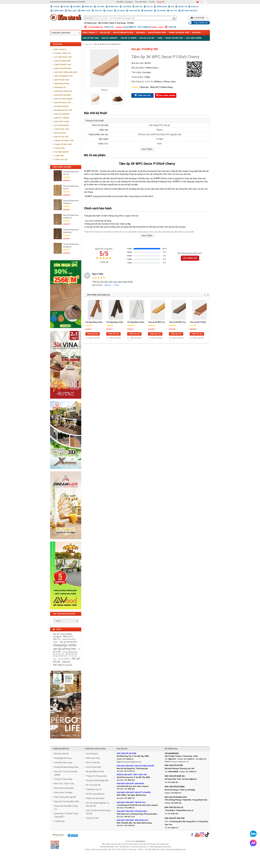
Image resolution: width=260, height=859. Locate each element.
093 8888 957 (176, 793)
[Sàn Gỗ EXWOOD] (65, 470)
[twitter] (202, 834)
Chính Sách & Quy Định (64, 788)
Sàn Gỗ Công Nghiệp (63, 99)
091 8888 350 (173, 814)
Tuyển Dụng (59, 821)
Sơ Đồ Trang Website (95, 794)
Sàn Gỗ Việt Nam (61, 80)
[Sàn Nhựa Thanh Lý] (65, 330)
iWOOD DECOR (60, 133)
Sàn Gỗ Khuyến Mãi (62, 68)
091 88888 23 (128, 759)
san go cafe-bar (64, 659)
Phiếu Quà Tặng (93, 758)
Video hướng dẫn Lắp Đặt (65, 797)
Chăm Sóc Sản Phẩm (95, 798)
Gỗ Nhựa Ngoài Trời (63, 110)
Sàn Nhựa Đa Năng (62, 95)
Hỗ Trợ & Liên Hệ (93, 785)
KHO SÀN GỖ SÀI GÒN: (126, 753)
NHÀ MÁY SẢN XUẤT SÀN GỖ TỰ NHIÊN (133, 792)
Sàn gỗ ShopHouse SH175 (71, 187)
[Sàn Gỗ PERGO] (65, 740)
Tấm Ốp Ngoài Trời (62, 65)
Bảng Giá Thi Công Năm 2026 (66, 801)
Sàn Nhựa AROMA (61, 84)
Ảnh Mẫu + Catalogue (124, 2)
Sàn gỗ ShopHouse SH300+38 (71, 231)
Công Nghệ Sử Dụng (62, 758)
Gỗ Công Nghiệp (61, 125)
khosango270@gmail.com (132, 762)
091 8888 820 (129, 789)
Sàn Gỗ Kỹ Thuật (61, 122)
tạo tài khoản (80, 2)
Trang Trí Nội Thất (174, 38)
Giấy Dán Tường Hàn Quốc (66, 72)
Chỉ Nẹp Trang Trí (62, 53)
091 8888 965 (129, 780)
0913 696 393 (129, 771)
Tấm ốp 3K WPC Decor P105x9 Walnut (185, 322)
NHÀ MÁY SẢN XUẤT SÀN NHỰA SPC (132, 820)
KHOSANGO (140, 841)
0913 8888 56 (189, 759)
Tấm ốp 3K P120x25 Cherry (202, 322)
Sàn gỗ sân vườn (58, 654)
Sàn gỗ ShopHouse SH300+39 (71, 245)
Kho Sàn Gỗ (119, 844)
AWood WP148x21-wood (62, 663)
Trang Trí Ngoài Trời (179, 33)
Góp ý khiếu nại (200, 22)
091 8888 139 (129, 798)
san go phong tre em (60, 656)
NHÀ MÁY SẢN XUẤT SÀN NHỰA (130, 784)
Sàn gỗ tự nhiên (128, 38)
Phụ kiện (196, 33)
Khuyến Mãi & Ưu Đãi (95, 771)
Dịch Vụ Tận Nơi (93, 763)
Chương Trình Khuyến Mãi (97, 780)
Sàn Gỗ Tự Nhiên (61, 118)
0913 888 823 (129, 825)
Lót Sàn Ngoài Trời (63, 57)
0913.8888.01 (129, 27)
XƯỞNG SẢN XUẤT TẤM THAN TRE (132, 775)
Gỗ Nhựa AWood (61, 106)
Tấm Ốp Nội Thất (61, 129)
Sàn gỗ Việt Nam (91, 38)
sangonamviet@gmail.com (176, 849)
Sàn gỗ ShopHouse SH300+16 (71, 202)
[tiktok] (207, 834)
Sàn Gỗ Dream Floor (123, 33)
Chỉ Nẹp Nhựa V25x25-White (139, 322)
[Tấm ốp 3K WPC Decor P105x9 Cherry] (95, 104)
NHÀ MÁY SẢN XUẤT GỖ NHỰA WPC (132, 811)
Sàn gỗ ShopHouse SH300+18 (71, 216)
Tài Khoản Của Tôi (94, 789)
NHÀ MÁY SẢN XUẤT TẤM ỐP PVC (131, 802)
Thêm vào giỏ (144, 96)
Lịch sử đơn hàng (93, 767)
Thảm (159, 38)
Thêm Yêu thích (94, 338)
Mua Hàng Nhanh (167, 96)
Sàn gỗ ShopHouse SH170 (71, 173)
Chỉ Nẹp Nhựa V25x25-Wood (98, 322)
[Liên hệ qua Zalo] (253, 833)
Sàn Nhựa (140, 33)
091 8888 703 (201, 759)
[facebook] (192, 834)
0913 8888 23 (129, 808)
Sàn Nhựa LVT (60, 87)
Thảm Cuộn (59, 148)
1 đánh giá (143, 87)
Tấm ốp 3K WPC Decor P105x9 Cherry (107, 44)
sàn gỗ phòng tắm (68, 641)
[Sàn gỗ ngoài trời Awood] (65, 611)
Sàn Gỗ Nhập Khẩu (62, 61)
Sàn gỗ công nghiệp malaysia (62, 635)
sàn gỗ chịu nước (72, 654)
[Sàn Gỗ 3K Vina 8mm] (65, 400)
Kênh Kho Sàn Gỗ (61, 754)
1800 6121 (109, 27)
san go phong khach (70, 652)
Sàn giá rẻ (105, 33)
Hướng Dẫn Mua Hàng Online (66, 767)
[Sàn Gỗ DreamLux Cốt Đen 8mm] (65, 541)
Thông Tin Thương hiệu (96, 776)
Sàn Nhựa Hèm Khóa (63, 91)
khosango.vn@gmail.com (179, 762)
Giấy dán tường (194, 38)
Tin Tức (152, 2)
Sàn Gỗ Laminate (61, 114)
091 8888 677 (173, 828)
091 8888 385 (173, 782)
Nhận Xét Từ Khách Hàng (161, 87)
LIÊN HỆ (172, 27)
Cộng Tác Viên (92, 818)
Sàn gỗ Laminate (109, 38)
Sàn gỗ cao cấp (147, 38)
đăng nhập (67, 2)
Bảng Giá (160, 2)
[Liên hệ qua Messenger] (253, 843)
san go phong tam (64, 648)
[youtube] (197, 834)
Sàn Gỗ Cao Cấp (61, 137)
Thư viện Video (141, 2)
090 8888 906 (176, 803)
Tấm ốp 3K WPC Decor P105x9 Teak (164, 322)
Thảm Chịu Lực (61, 160)
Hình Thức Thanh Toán (64, 784)
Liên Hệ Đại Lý (92, 754)
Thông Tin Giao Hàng (63, 779)
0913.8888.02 (144, 27)
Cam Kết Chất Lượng (63, 763)
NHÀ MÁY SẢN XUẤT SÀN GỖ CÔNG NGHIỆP (135, 766)
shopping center (65, 645)
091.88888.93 (191, 772)
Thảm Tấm (59, 156)
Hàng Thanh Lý (90, 33)
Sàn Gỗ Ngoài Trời (157, 33)
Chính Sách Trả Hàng (63, 792)
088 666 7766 (129, 817)
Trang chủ (88, 44)
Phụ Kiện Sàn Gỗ (61, 152)
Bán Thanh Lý (60, 49)
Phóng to (104, 90)
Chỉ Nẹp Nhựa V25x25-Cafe (118, 322)
